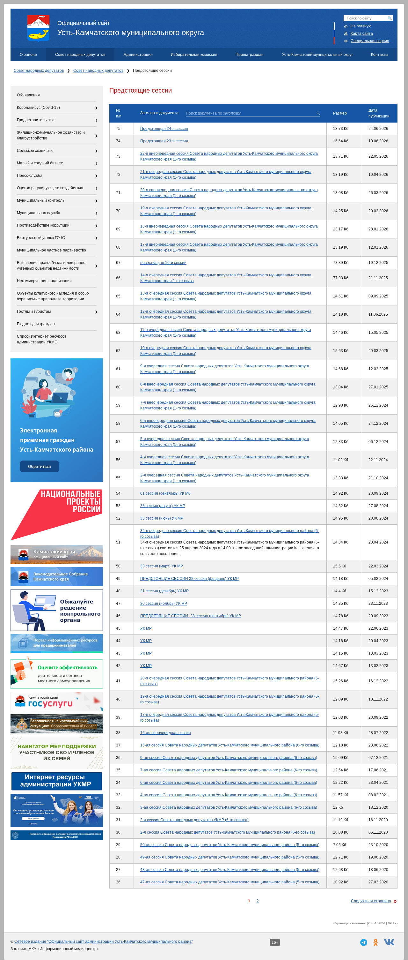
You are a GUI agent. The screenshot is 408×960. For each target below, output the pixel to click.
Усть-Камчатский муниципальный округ (317, 54)
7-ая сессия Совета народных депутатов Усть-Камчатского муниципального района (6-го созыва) (228, 770)
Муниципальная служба (38, 213)
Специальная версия (370, 41)
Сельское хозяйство (35, 150)
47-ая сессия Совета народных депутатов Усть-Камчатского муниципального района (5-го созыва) (229, 882)
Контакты (379, 54)
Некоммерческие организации (44, 281)
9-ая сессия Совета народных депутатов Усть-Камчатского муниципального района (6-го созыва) (228, 757)
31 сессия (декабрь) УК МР (164, 591)
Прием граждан (250, 54)
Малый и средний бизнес (40, 163)
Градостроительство (36, 120)
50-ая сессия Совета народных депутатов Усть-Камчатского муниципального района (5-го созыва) (229, 845)
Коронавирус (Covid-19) (38, 107)
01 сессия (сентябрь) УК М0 (165, 493)
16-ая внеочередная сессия (165, 733)
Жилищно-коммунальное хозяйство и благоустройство (51, 135)
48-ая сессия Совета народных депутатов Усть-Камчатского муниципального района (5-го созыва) (229, 869)
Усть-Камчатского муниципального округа (130, 28)
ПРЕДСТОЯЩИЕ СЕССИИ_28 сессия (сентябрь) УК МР (190, 616)
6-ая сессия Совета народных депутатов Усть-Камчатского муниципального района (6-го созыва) (228, 782)
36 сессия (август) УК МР (162, 506)
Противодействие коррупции (43, 225)
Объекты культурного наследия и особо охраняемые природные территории (53, 296)
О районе (28, 54)
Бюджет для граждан (36, 324)
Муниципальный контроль (40, 200)
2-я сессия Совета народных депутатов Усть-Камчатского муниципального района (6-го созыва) (227, 832)
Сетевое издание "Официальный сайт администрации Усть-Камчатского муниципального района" (103, 941)
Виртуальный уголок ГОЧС (41, 238)
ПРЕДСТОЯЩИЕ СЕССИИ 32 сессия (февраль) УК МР (189, 578)
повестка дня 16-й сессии (163, 262)
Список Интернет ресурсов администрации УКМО (41, 339)
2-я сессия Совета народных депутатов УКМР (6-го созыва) (194, 820)
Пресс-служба (29, 175)
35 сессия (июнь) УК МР (161, 518)
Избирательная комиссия (194, 54)
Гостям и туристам (34, 311)
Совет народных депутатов (80, 54)
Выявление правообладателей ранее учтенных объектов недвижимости (51, 265)
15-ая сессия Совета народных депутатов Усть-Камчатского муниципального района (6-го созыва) (229, 745)
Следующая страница (371, 901)
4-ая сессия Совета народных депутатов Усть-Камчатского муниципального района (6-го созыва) (228, 795)
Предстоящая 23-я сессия (164, 141)
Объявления (28, 95)
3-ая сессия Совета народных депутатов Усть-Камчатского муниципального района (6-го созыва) (228, 807)
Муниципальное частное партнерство (51, 250)
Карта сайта (362, 33)
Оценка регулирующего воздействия (50, 188)
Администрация (138, 54)
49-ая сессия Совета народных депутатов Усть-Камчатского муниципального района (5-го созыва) (229, 857)
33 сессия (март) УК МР (161, 566)
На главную (361, 26)
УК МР (146, 628)
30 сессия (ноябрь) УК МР (163, 603)
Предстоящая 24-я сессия (164, 128)
